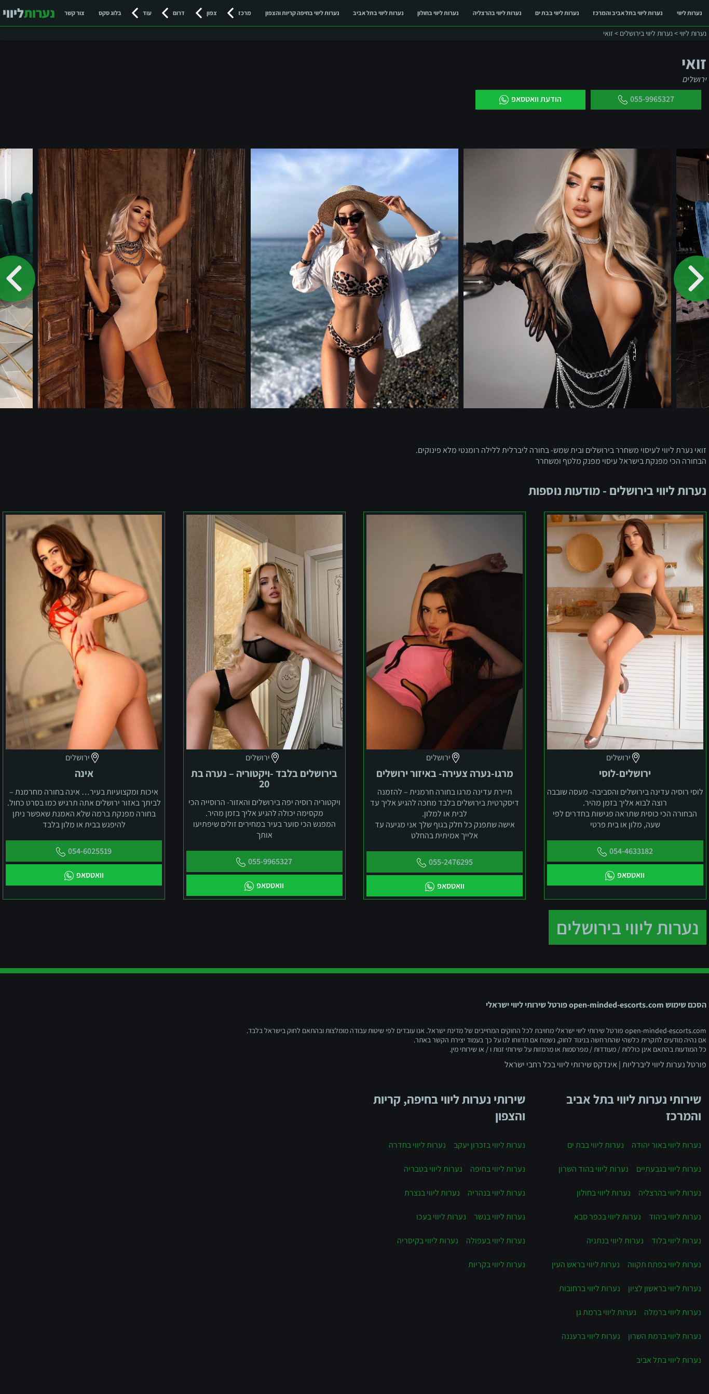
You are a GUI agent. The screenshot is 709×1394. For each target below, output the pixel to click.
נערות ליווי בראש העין (586, 1264)
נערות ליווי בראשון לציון (664, 1288)
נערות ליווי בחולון (438, 13)
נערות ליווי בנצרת (432, 1192)
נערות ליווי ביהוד (675, 1216)
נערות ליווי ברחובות (589, 1288)
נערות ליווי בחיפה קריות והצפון (302, 13)
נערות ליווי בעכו (441, 1216)
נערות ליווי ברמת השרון (664, 1336)
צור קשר (74, 13)
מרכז (244, 13)
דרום (179, 13)
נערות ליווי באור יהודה (666, 1145)
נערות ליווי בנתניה (615, 1240)
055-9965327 (652, 98)
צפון (212, 13)
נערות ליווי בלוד (676, 1240)
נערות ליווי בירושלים (627, 927)
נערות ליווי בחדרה (417, 1145)
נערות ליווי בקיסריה (427, 1240)
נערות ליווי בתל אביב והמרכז (628, 13)
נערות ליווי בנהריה (496, 1192)
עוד (147, 13)
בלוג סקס (110, 13)
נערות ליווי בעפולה (495, 1240)
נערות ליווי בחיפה (497, 1168)
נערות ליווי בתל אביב (378, 13)
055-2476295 (451, 861)
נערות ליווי (689, 13)
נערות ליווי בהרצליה (497, 13)
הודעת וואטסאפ (536, 98)
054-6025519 (90, 851)
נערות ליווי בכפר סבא (607, 1216)
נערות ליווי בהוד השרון (593, 1168)
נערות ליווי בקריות (496, 1264)
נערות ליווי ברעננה (591, 1336)
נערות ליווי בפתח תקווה (664, 1264)
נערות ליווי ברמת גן (606, 1312)
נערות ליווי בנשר (499, 1216)
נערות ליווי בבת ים (557, 13)
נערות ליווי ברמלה (672, 1312)
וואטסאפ (631, 874)
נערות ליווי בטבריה (433, 1168)
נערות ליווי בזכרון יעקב (489, 1145)
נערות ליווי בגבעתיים (668, 1168)
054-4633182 (631, 851)
